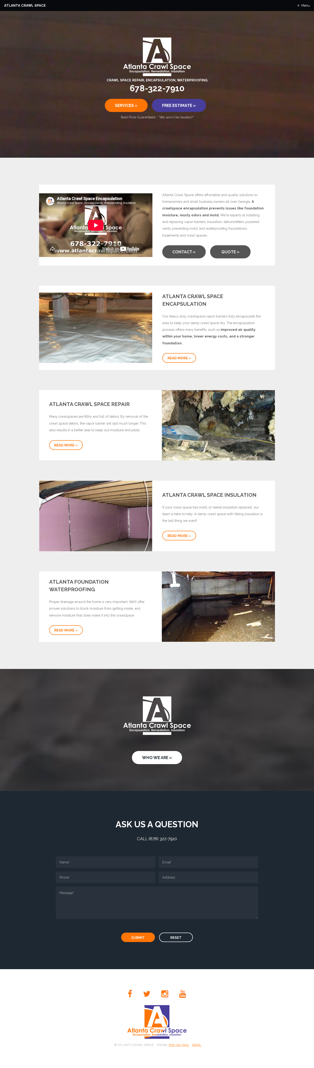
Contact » (184, 251)
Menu (305, 5)
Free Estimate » (179, 105)
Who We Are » (157, 757)
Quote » (230, 251)
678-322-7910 (179, 1045)
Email (196, 1045)
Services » (126, 105)
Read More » (179, 358)
